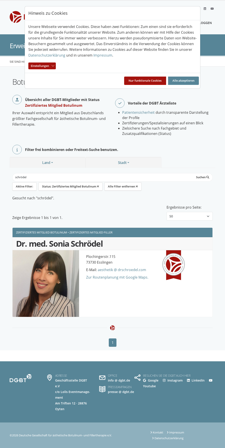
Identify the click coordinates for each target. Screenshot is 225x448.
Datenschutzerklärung (46, 55)
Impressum (102, 55)
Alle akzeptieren (183, 81)
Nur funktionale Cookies (145, 81)
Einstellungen (40, 66)
